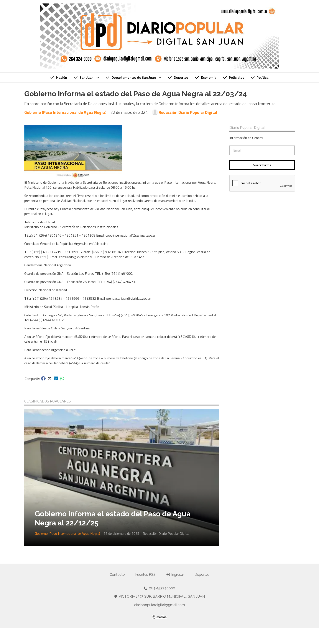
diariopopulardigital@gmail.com (159, 605)
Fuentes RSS (145, 574)
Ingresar (177, 574)
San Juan (87, 77)
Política (262, 77)
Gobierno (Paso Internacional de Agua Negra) (65, 112)
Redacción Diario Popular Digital (188, 112)
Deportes (181, 77)
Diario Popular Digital (247, 127)
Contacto (117, 574)
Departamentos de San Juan (134, 77)
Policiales (236, 77)
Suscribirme (262, 165)
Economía (208, 77)
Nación (61, 77)
